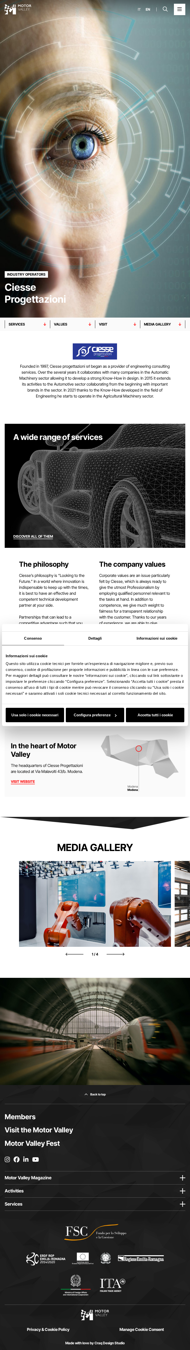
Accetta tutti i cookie (155, 715)
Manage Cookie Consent (141, 1329)
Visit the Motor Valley (39, 1130)
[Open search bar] (165, 9)
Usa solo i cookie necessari (34, 715)
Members (20, 1117)
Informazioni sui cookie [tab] (157, 638)
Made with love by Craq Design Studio (95, 1343)
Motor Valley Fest (32, 1143)
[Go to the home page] (18, 9)
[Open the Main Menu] (179, 9)
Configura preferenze (92, 715)
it (139, 9)
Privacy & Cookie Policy (48, 1329)
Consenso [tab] (33, 638)
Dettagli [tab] (95, 638)
